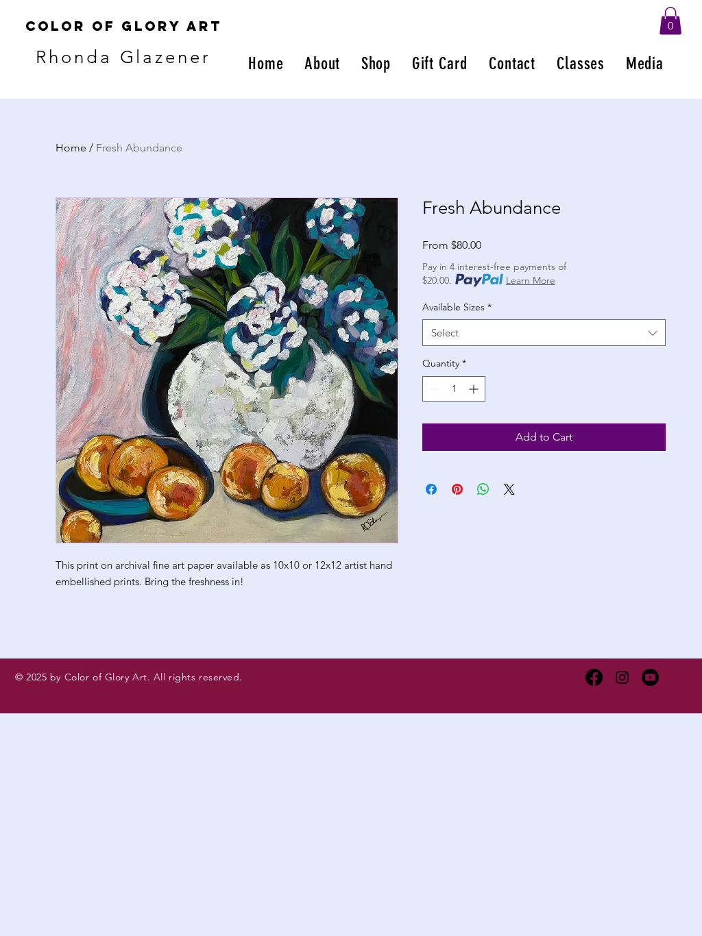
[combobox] (544, 332)
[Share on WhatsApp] (483, 489)
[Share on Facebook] (431, 489)
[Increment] (474, 389)
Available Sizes (457, 307)
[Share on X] (509, 489)
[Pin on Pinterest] (457, 489)
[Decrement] (432, 389)
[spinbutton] (453, 389)
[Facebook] (594, 677)
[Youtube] (650, 677)
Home (71, 147)
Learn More (530, 280)
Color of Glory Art (123, 26)
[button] (670, 21)
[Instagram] (622, 677)
